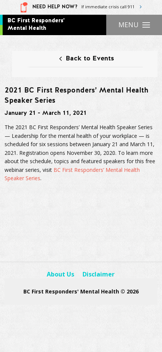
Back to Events (90, 58)
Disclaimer (99, 274)
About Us (60, 274)
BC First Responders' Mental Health (36, 24)
